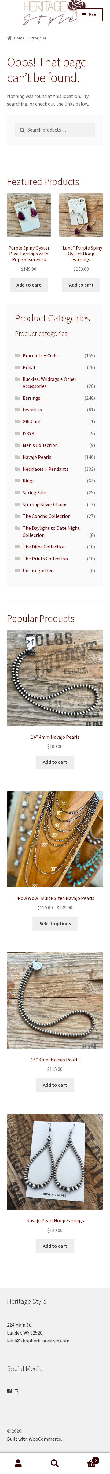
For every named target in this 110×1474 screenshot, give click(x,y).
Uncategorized (38, 570)
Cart (85, 1458)
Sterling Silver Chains (45, 504)
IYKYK (29, 433)
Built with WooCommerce (34, 1439)
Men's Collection (40, 445)
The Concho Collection (47, 516)
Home (19, 38)
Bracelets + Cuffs (40, 355)
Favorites (32, 410)
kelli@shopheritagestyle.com (38, 1341)
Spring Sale (34, 492)
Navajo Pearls (37, 457)
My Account (18, 1463)
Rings (29, 480)
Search (55, 1463)
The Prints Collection (45, 558)
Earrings (31, 398)
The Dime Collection (44, 547)
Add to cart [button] (28, 285)
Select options (55, 923)
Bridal (29, 367)
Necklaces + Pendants (45, 469)
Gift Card (31, 421)
